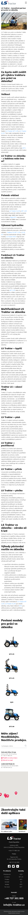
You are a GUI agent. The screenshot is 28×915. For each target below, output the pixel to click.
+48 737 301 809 (14, 862)
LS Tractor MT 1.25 (12, 131)
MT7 (21, 887)
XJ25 (21, 874)
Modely (7, 884)
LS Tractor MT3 (11, 237)
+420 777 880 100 (7, 755)
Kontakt (7, 882)
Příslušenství (7, 874)
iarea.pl (18, 913)
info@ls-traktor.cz (14, 904)
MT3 (24, 148)
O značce (7, 877)
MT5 (21, 884)
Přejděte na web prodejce (10, 758)
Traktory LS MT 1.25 (13, 232)
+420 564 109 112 (7, 767)
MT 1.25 (24, 211)
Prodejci (7, 879)
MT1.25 (21, 877)
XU (21, 882)
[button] (8, 796)
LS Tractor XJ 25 (14, 211)
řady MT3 (13, 217)
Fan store (7, 887)
